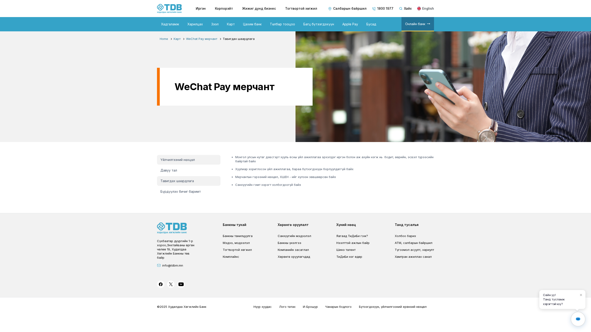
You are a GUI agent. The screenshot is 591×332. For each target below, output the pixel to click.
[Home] (169, 8)
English (428, 8)
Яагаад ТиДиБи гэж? (352, 236)
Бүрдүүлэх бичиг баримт (180, 191)
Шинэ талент (346, 250)
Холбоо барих (405, 236)
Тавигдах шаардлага (177, 181)
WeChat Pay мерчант (201, 39)
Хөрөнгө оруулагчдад (294, 256)
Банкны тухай (234, 225)
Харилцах (195, 24)
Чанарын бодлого (338, 306)
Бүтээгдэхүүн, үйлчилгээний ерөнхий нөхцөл (393, 306)
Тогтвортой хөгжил (301, 8)
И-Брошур (310, 306)
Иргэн (201, 8)
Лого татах (287, 306)
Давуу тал (168, 170)
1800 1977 (385, 8)
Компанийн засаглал (293, 250)
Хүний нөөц (346, 225)
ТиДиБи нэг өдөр (349, 256)
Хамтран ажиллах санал (413, 256)
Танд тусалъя (407, 225)
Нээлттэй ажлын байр (353, 243)
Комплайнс (231, 256)
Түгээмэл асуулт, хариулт (414, 250)
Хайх (408, 8)
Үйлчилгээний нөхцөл (177, 160)
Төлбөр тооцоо (282, 24)
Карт (231, 24)
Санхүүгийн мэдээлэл (294, 236)
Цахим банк (252, 24)
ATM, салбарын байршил (413, 243)
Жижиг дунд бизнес (259, 8)
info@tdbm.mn (172, 265)
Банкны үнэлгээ (289, 243)
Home (164, 39)
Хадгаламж (170, 24)
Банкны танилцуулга (238, 236)
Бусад (371, 24)
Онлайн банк (415, 24)
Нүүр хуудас (262, 306)
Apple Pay (350, 24)
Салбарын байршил (350, 8)
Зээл (215, 24)
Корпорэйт (224, 8)
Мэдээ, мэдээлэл (236, 243)
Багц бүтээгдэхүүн (318, 24)
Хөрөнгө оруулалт (293, 225)
